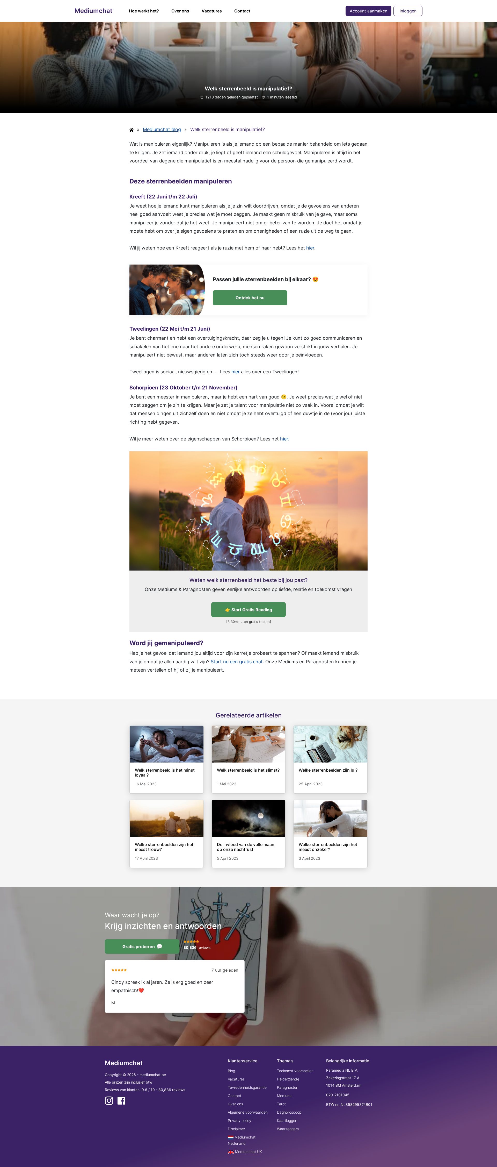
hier (310, 248)
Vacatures (212, 10)
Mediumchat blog (162, 129)
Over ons (180, 10)
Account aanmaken (368, 10)
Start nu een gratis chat (237, 661)
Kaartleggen (287, 1120)
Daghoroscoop (289, 1112)
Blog (231, 1071)
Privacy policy (239, 1120)
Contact (242, 10)
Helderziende (288, 1079)
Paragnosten (287, 1087)
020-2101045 (337, 1095)
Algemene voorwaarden (248, 1112)
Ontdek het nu (250, 297)
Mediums (284, 1095)
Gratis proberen (138, 946)
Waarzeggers (288, 1129)
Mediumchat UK (248, 1151)
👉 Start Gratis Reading (248, 609)
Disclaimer (236, 1129)
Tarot (281, 1104)
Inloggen (408, 10)
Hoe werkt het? (144, 10)
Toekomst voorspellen (295, 1071)
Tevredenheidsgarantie (247, 1087)
